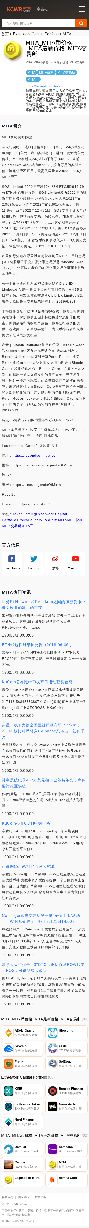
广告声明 (40, 1197)
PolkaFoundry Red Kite (38, 520)
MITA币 (27, 526)
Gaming (29, 514)
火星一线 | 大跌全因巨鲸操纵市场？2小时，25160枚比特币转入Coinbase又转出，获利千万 (43, 731)
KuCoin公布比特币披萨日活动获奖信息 (37, 682)
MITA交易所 (11, 526)
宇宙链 (30, 1221)
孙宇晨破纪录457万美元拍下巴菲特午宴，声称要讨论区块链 (44, 783)
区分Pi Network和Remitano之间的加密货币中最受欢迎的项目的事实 (43, 605)
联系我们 (7, 1197)
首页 (5, 34)
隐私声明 (24, 1197)
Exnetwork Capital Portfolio (36, 34)
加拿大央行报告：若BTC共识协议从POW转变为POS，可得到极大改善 (43, 968)
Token (18, 514)
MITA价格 (75, 520)
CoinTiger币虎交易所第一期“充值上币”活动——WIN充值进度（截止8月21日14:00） (41, 918)
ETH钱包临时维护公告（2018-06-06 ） (38, 645)
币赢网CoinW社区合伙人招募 (28, 866)
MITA (62, 520)
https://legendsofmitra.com (46, 86)
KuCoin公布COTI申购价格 (26, 823)
